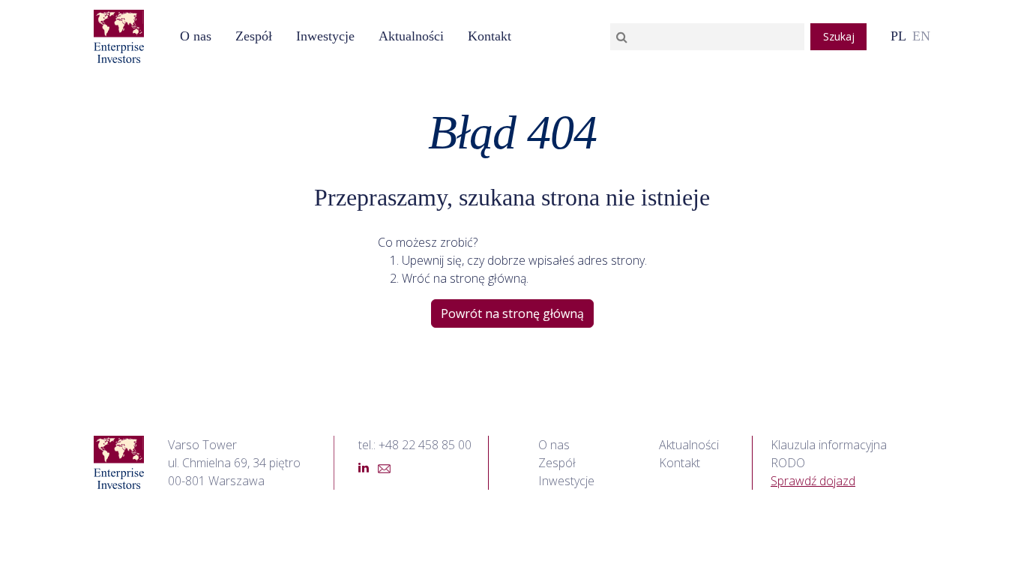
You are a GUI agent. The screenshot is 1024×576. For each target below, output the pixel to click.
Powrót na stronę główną (512, 313)
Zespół (557, 462)
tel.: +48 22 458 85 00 (415, 444)
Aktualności (689, 444)
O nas (195, 36)
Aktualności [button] (411, 36)
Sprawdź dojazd (813, 480)
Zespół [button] (253, 36)
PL (898, 36)
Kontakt (489, 36)
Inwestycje (325, 36)
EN (921, 36)
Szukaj (839, 36)
